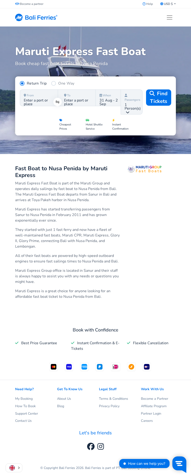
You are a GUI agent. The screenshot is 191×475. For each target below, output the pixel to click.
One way (66, 83)
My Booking (24, 398)
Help (149, 4)
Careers (147, 420)
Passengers (132, 100)
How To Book (25, 406)
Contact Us (23, 420)
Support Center (26, 413)
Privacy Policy (109, 406)
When (106, 95)
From (30, 95)
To (68, 95)
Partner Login (151, 413)
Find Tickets (159, 97)
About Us (64, 398)
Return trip (37, 83)
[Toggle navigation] (169, 17)
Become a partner (31, 4)
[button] (14, 468)
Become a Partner (154, 398)
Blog (60, 406)
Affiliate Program (154, 406)
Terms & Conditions (113, 398)
